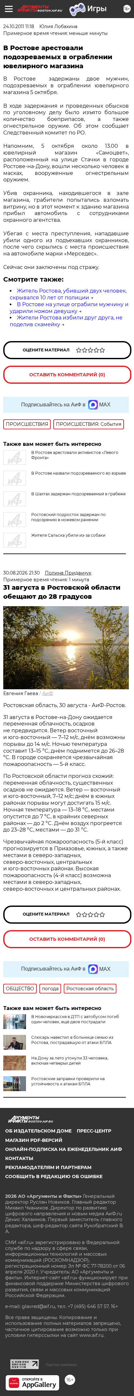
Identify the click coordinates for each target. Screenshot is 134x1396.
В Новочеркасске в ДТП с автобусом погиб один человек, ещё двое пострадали (75, 1019)
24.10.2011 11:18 (18, 26)
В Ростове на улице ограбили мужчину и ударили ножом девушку (69, 307)
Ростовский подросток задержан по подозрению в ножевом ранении (68, 517)
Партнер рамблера (61, 1365)
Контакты (19, 1158)
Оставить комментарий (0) (67, 375)
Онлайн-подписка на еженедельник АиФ (63, 1149)
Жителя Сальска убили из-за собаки (68, 535)
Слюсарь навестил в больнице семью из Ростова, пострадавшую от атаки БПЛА (72, 1040)
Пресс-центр (94, 1131)
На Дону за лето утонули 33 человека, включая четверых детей (69, 1061)
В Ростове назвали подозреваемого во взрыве (78, 473)
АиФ (47, 693)
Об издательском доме (38, 1131)
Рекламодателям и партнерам (48, 1167)
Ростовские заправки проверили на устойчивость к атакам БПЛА (68, 1081)
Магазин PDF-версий (33, 1140)
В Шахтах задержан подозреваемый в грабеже (78, 493)
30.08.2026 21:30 (21, 573)
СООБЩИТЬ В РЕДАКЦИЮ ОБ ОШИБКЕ (53, 1176)
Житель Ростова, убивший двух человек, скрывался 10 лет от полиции (68, 294)
